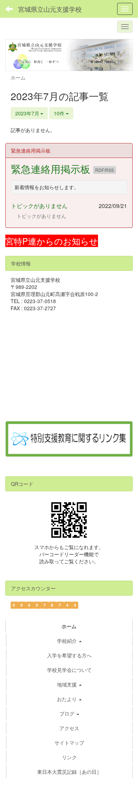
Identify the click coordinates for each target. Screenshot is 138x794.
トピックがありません (39, 206)
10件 (60, 113)
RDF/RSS (104, 170)
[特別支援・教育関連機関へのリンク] (69, 438)
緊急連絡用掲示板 (52, 168)
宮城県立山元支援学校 (50, 8)
